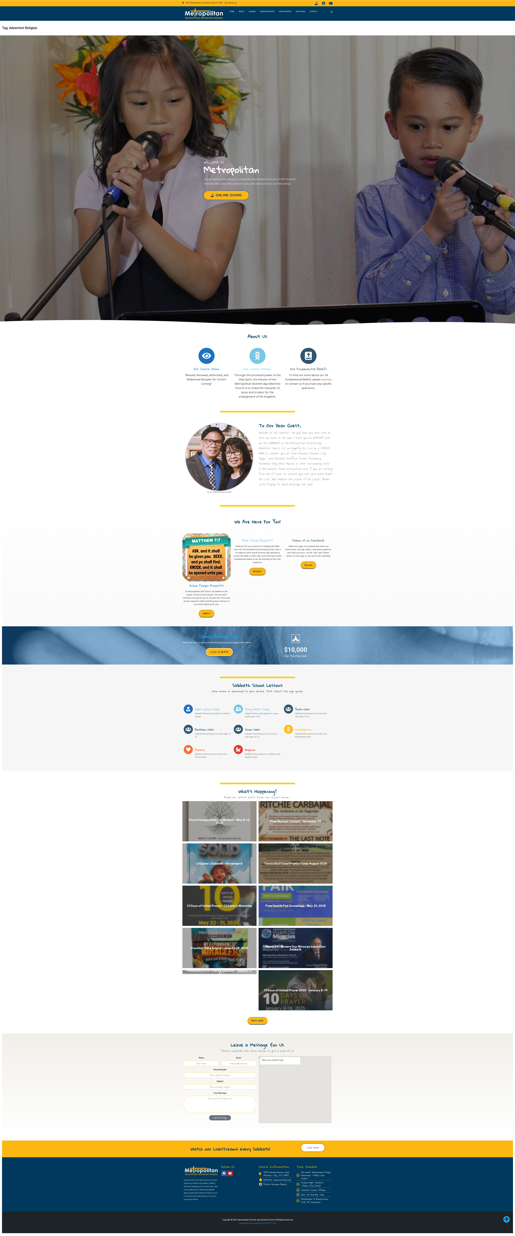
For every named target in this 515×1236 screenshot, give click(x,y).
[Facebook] (323, 3)
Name (201, 1058)
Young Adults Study (257, 709)
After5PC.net (269, 1223)
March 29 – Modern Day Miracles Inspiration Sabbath (295, 948)
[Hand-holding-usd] (316, 3)
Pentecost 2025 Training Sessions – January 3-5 (219, 972)
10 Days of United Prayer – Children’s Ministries (219, 905)
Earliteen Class (204, 729)
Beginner (250, 749)
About (241, 11)
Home (232, 11)
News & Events (285, 11)
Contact (313, 11)
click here (326, 379)
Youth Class (302, 709)
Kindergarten (303, 729)
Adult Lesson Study (207, 709)
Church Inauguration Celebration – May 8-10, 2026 (219, 821)
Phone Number (220, 1070)
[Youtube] (330, 3)
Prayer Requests (267, 11)
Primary (199, 749)
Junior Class (252, 729)
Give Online (300, 11)
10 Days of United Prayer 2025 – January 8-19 (296, 990)
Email (238, 1058)
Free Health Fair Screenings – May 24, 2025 (295, 905)
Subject (220, 1081)
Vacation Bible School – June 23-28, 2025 (219, 948)
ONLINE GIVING (229, 195)
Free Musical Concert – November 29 (295, 821)
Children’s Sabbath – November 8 (219, 863)
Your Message (220, 1093)
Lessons (252, 11)
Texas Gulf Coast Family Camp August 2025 (295, 863)
